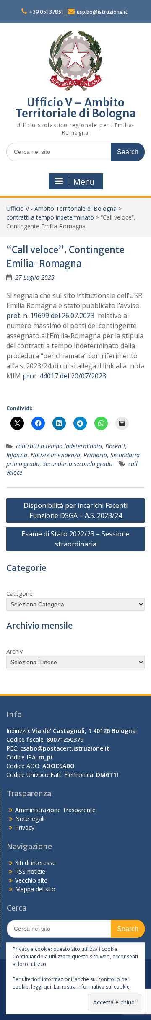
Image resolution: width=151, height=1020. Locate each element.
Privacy (24, 827)
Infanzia (16, 455)
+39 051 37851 (46, 12)
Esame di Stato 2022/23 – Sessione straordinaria (75, 539)
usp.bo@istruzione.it (102, 12)
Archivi (15, 651)
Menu (83, 181)
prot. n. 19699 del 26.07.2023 (50, 315)
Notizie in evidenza (55, 455)
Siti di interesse (35, 863)
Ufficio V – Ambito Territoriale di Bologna (76, 108)
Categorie (19, 594)
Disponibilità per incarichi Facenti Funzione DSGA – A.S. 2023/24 (75, 510)
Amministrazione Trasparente (55, 810)
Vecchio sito (31, 880)
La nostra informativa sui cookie (92, 986)
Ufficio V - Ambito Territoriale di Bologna (61, 208)
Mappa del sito (35, 889)
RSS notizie (30, 871)
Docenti (115, 446)
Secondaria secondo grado (77, 464)
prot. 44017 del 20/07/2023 (64, 376)
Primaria (95, 455)
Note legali (29, 819)
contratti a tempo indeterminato (50, 217)
